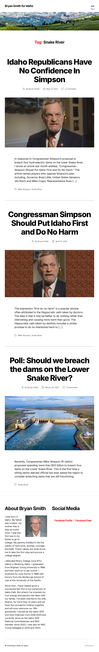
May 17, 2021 (52, 89)
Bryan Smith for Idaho (19, 6)
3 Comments (70, 89)
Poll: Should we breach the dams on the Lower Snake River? (49, 369)
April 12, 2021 (61, 241)
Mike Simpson (24, 189)
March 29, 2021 (52, 387)
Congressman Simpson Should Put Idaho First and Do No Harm (49, 223)
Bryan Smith (34, 89)
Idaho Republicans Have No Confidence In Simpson (49, 70)
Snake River (37, 189)
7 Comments (71, 387)
